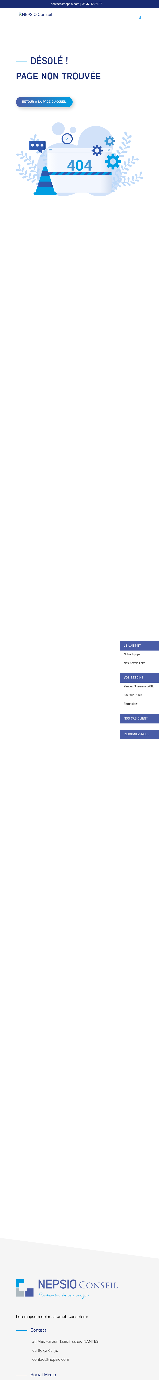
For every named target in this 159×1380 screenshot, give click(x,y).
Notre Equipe (132, 654)
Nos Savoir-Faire (134, 663)
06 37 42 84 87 (92, 4)
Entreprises (131, 703)
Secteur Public (133, 695)
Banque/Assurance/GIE (139, 686)
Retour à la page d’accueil (44, 102)
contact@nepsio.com (65, 4)
